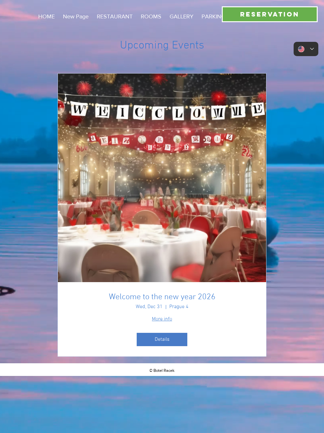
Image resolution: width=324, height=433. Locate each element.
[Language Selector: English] (306, 49)
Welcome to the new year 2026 (162, 297)
